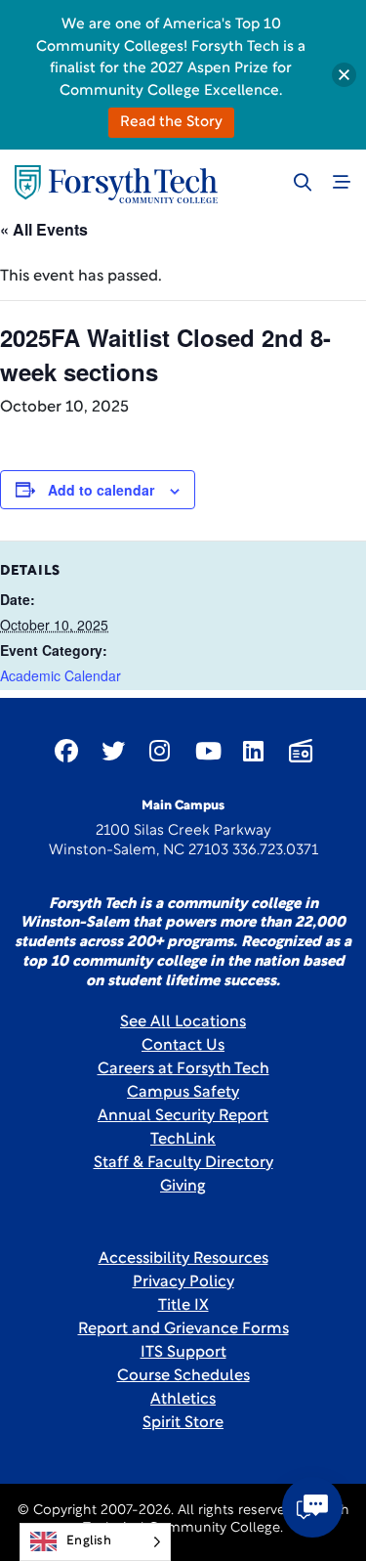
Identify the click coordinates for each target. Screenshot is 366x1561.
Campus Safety (183, 1093)
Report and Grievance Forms (183, 1329)
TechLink (183, 1140)
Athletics (183, 1400)
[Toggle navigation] (341, 182)
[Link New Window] (66, 750)
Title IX (183, 1306)
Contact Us (183, 1046)
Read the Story (171, 122)
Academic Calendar (60, 675)
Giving (183, 1186)
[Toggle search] (302, 182)
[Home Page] (116, 184)
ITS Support (183, 1353)
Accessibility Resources (183, 1259)
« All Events (44, 229)
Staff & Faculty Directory (183, 1163)
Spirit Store (183, 1423)
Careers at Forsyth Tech (183, 1069)
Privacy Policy (183, 1282)
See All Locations (183, 1022)
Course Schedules (183, 1376)
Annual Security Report (183, 1116)
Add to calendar (101, 489)
